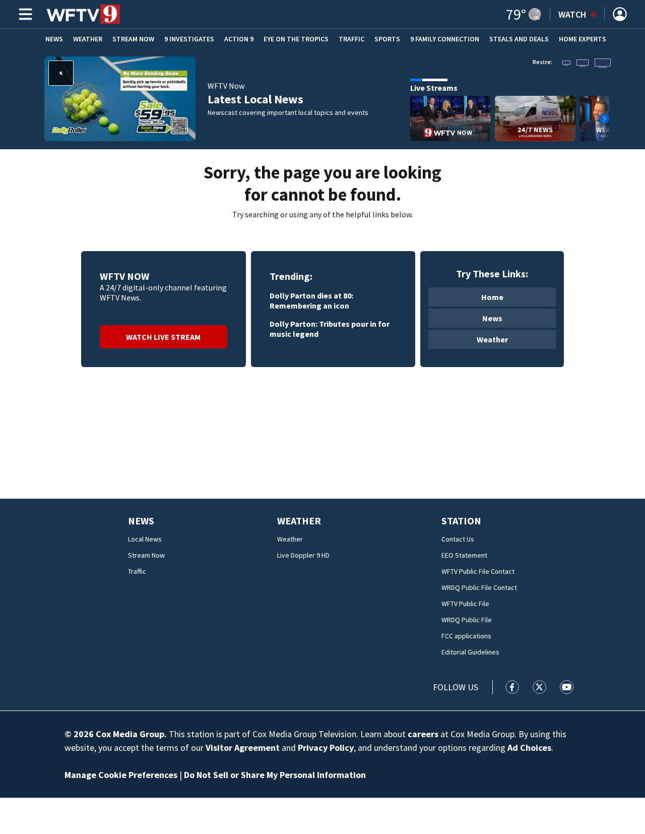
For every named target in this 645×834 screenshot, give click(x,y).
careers (423, 734)
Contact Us (457, 539)
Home (492, 297)
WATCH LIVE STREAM (163, 337)
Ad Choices (529, 747)
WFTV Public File (465, 603)
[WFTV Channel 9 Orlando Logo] (83, 14)
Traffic (351, 38)
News (54, 38)
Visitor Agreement (243, 747)
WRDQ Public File (466, 619)
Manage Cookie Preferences (120, 775)
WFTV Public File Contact (477, 571)
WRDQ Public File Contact (479, 587)
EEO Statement (464, 555)
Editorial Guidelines (470, 652)
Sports (387, 38)
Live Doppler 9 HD (303, 555)
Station (461, 520)
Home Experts (582, 38)
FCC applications (466, 635)
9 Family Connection (444, 38)
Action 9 (238, 38)
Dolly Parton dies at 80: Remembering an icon (311, 300)
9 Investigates (189, 38)
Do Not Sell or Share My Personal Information (275, 775)
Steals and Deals (519, 38)
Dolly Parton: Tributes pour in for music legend (330, 329)
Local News (145, 539)
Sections (23, 14)
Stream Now (133, 38)
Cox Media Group (130, 734)
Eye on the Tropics (296, 38)
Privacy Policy (326, 747)
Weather (87, 38)
